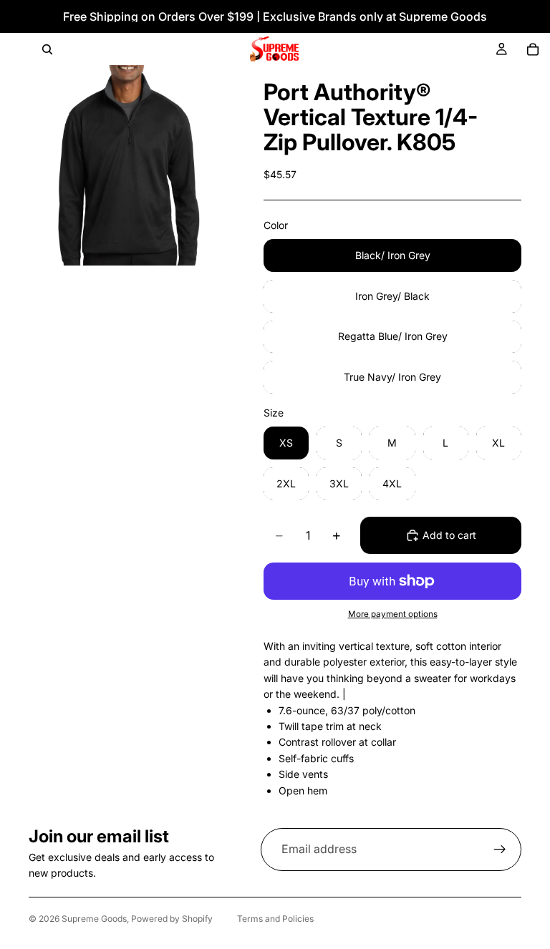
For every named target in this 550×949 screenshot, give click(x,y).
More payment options (393, 614)
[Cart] (533, 49)
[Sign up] (500, 849)
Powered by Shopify (172, 918)
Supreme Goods (94, 918)
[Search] (47, 49)
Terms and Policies (275, 918)
